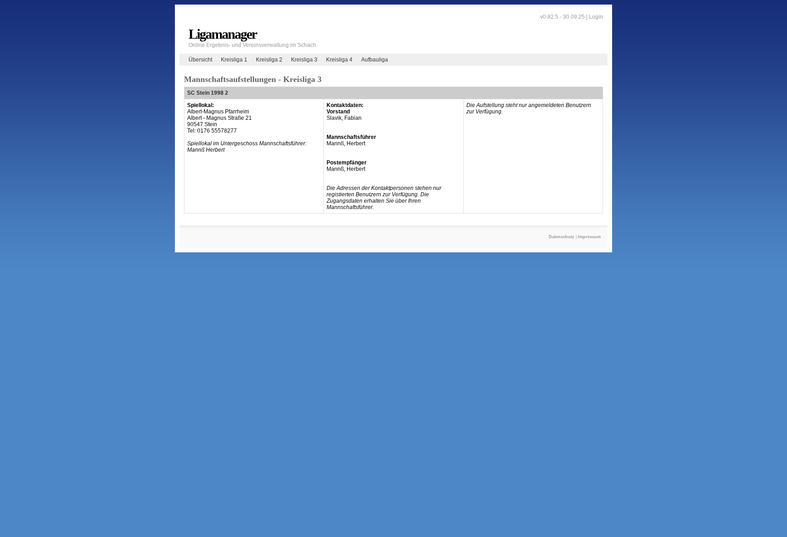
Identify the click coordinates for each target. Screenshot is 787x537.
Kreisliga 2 (269, 59)
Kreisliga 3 (304, 59)
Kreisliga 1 (234, 59)
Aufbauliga (374, 59)
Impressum (589, 237)
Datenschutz (561, 237)
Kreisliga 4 (339, 59)
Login (596, 17)
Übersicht (200, 59)
